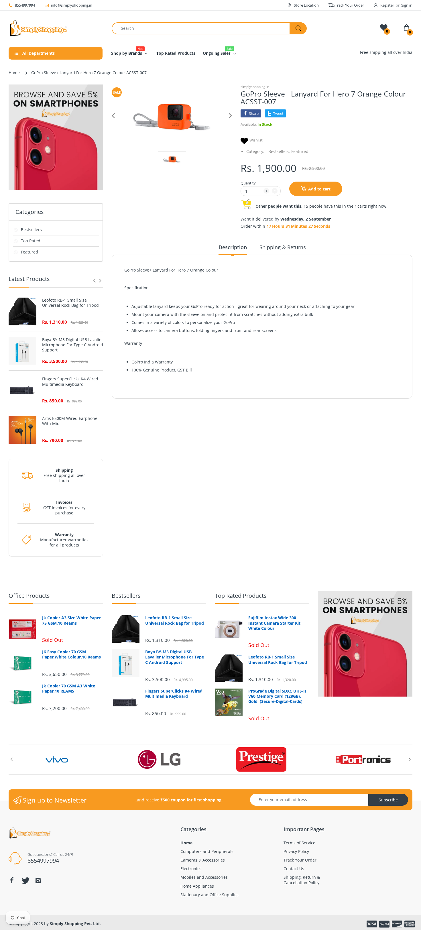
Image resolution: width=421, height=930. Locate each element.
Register (387, 5)
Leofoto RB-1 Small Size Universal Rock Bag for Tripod (70, 303)
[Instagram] (38, 880)
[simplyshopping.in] (56, 28)
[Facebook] (12, 880)
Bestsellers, (279, 151)
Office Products (29, 595)
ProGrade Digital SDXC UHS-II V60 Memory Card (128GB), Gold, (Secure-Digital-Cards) (277, 696)
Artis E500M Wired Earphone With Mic (69, 421)
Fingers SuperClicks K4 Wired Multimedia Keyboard (70, 381)
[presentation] (94, 280)
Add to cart (319, 189)
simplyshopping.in (255, 86)
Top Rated (30, 240)
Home (14, 72)
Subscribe (388, 800)
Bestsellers (31, 229)
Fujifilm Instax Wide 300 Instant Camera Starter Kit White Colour (274, 623)
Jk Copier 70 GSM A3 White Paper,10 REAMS (68, 688)
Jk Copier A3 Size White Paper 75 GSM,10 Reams (71, 620)
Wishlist (256, 140)
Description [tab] (233, 247)
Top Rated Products (241, 595)
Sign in (406, 5)
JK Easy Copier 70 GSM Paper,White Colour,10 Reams (71, 654)
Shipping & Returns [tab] (282, 247)
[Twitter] (25, 880)
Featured (29, 252)
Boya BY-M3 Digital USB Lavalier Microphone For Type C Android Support (72, 345)
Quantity (248, 183)
